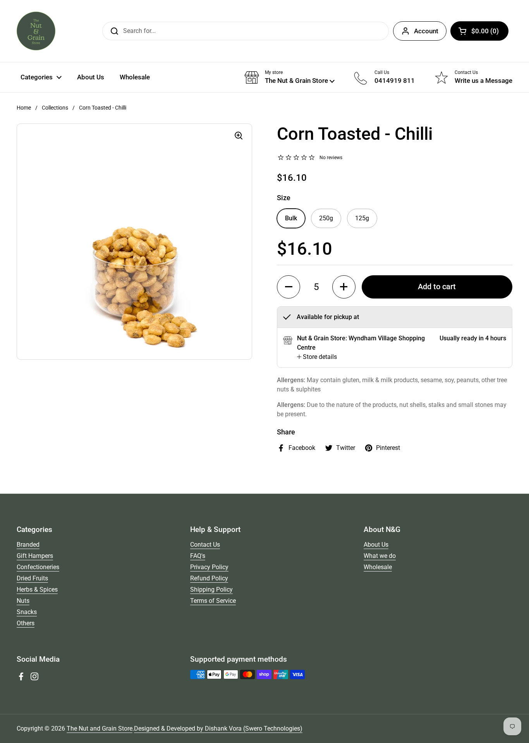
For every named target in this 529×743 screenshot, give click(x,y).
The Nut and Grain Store (99, 728)
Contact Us (205, 544)
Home (24, 108)
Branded (28, 544)
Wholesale (378, 567)
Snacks (27, 612)
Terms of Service (213, 600)
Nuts (23, 600)
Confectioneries (38, 567)
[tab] (317, 357)
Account (426, 31)
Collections (55, 108)
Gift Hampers (35, 555)
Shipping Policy (211, 589)
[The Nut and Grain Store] (36, 31)
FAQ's (197, 555)
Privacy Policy (209, 567)
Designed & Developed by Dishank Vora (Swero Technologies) (218, 728)
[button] (479, 31)
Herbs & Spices (37, 589)
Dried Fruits (32, 578)
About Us (376, 544)
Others (25, 623)
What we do (380, 555)
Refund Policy (209, 578)
